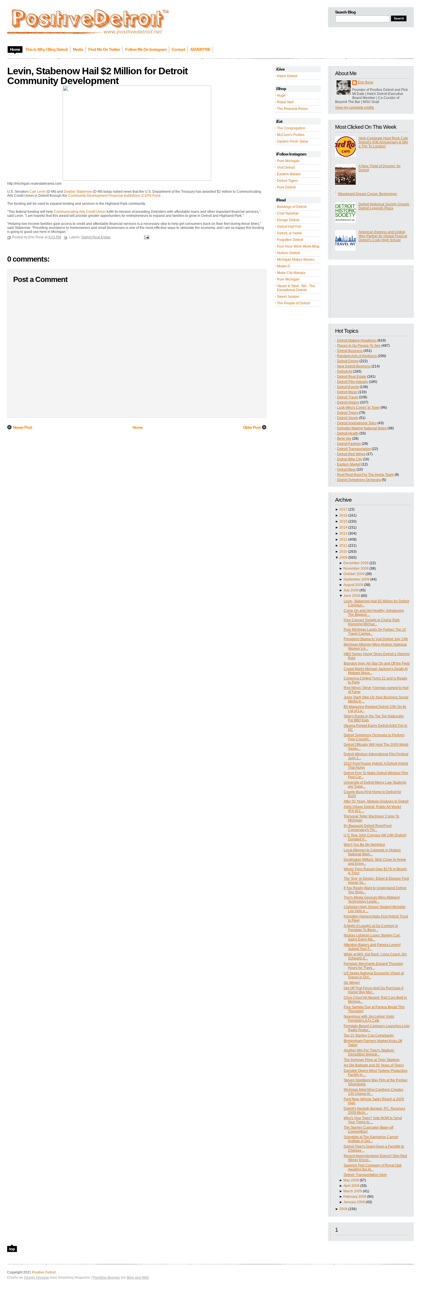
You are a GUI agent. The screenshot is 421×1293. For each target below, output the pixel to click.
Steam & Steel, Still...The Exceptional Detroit (296, 288)
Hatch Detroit (287, 76)
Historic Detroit (288, 253)
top (12, 1249)
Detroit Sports (347, 418)
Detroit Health (348, 433)
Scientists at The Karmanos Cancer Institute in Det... (371, 1139)
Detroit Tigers (287, 181)
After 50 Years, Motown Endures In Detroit (376, 801)
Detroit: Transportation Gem (365, 1175)
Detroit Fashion (349, 444)
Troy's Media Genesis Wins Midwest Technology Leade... (372, 899)
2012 (343, 540)
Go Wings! (352, 983)
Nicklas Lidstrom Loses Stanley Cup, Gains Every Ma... (372, 937)
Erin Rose (365, 82)
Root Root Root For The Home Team (365, 475)
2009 (343, 558)
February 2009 (354, 1197)
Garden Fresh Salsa (292, 141)
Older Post (252, 427)
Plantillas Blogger (106, 1278)
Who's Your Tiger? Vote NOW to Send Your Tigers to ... (373, 1120)
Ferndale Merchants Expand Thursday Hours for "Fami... (373, 966)
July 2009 (351, 590)
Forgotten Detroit (290, 240)
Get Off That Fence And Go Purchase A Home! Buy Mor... (374, 990)
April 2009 (351, 1186)
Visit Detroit (286, 167)
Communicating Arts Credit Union (80, 212)
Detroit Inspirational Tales (357, 423)
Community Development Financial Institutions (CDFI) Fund (114, 196)
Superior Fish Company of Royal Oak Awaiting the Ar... (373, 1167)
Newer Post (22, 427)
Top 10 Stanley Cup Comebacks (369, 1035)
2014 (343, 527)
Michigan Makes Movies (295, 260)
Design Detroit (288, 220)
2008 (343, 1209)
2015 (343, 521)
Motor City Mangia (291, 273)
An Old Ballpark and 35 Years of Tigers (374, 1065)
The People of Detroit (293, 303)
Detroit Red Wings (351, 454)
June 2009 (351, 596)
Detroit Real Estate (351, 377)
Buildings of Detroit (291, 207)
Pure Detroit (286, 187)
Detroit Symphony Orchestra (359, 480)
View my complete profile (354, 108)
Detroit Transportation (354, 449)
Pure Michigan (288, 161)
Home (138, 427)
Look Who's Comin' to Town (358, 408)
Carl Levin (37, 192)
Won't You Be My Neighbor (364, 845)
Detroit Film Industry (352, 382)
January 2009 (354, 1202)
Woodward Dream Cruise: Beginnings (367, 194)
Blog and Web (138, 1278)
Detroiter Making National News (362, 428)
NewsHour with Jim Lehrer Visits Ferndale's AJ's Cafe (369, 1018)
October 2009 (354, 574)
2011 (343, 546)
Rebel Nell (285, 102)
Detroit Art (344, 371)
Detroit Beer (346, 470)
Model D (283, 266)
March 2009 (352, 1191)
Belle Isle (344, 439)
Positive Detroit (44, 1272)
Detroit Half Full (289, 227)
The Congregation (291, 128)
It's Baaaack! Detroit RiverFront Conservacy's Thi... (368, 828)
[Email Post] (145, 237)
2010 (343, 552)
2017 (343, 509)
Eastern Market (288, 174)
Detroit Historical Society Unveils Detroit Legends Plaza (384, 206)
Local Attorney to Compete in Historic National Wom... (372, 852)
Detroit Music (347, 392)
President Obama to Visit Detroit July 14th (376, 639)
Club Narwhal (287, 213)
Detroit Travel (347, 397)
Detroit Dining (348, 361)
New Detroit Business (354, 366)
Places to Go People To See (359, 346)
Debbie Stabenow (78, 192)
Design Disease (36, 1278)
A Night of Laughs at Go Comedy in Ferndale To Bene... (371, 928)
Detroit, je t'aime (289, 233)
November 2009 (356, 568)
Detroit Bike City (349, 459)
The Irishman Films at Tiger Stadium (372, 1060)
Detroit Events (348, 387)
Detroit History (348, 402)
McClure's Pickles (290, 135)
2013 (343, 533)
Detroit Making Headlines (357, 340)
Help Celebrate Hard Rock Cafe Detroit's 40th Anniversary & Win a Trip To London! (383, 142)
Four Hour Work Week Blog (298, 246)
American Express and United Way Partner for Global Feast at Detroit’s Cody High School (383, 236)
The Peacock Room (292, 109)
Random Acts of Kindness (357, 356)
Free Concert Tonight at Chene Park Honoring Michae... (372, 622)
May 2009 (351, 1180)
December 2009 (356, 563)
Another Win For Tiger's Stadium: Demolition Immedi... (369, 1052)
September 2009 (356, 579)
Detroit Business (350, 351)
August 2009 (353, 585)
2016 (343, 515)
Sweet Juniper (288, 297)
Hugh (281, 96)
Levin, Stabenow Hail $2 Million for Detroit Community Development (97, 75)
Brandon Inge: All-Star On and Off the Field (377, 663)
